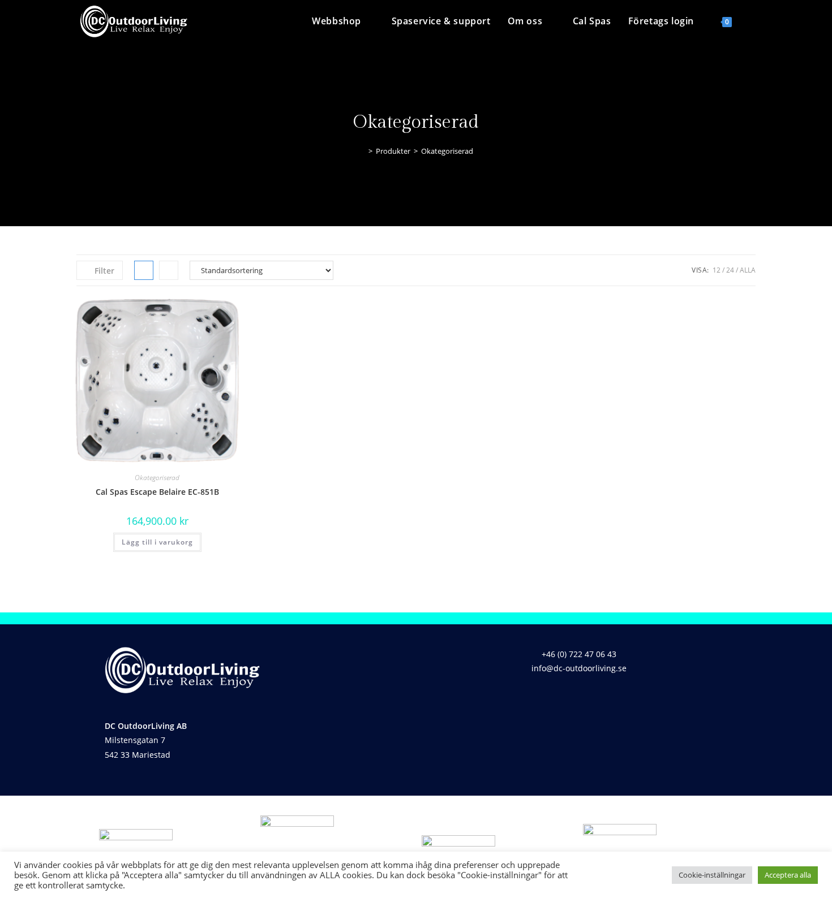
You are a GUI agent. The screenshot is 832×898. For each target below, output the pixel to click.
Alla (748, 270)
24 (730, 270)
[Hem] (362, 151)
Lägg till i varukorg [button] (157, 542)
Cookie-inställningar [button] (712, 875)
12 (717, 270)
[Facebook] (558, 701)
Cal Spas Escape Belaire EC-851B (157, 491)
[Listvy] (168, 270)
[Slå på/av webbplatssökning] (752, 21)
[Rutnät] (143, 270)
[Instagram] (591, 701)
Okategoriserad (447, 151)
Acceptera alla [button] (788, 875)
